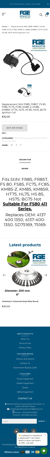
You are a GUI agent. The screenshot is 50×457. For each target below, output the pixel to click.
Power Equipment (25, 379)
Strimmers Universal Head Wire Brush (20, 301)
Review (25, 169)
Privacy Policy (25, 348)
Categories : (8, 138)
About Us (25, 339)
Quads (25, 387)
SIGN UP (41, 421)
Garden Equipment (25, 383)
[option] (25, 61)
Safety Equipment (25, 392)
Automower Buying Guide (25, 367)
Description (25, 160)
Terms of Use (25, 343)
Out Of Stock (15, 128)
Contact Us (25, 363)
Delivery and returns (25, 359)
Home (4, 26)
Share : (5, 145)
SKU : (4, 133)
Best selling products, (24, 138)
